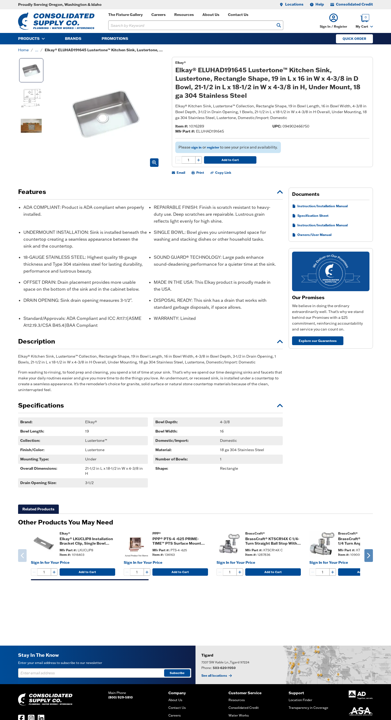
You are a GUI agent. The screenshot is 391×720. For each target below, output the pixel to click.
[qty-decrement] (179, 159)
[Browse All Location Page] (293, 665)
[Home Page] (56, 21)
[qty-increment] (198, 159)
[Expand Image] (154, 162)
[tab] (38, 509)
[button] (333, 21)
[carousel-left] (22, 555)
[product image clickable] (43, 544)
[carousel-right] (368, 555)
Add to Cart (230, 160)
